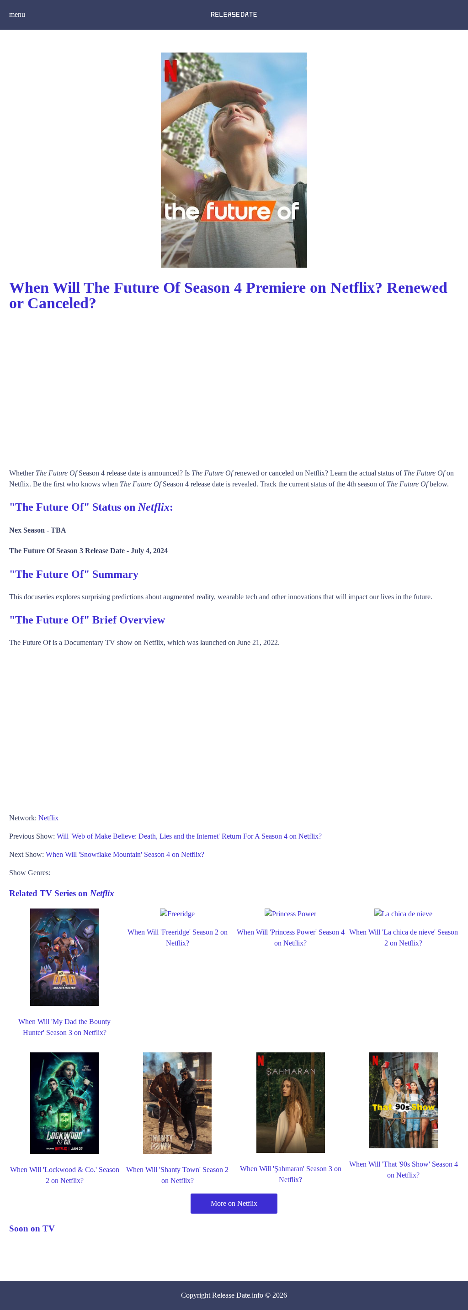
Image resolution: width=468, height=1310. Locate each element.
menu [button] (17, 14)
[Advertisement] (234, 385)
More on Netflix (234, 1203)
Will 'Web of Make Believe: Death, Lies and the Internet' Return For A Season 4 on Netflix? (189, 836)
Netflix (48, 818)
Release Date (231, 1295)
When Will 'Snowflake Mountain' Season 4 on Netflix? (125, 854)
